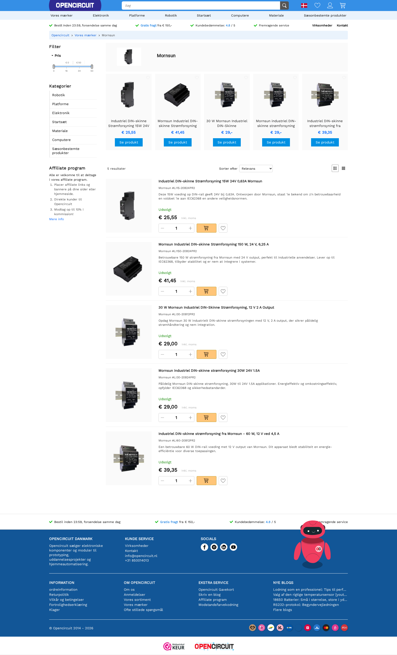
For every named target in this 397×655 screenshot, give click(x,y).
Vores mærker (62, 15)
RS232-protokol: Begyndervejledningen (306, 605)
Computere (240, 15)
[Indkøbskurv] (339, 6)
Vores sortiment (137, 600)
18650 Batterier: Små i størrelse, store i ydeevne (310, 600)
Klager (54, 610)
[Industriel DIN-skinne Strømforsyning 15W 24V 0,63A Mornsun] (129, 205)
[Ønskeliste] (314, 6)
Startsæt (204, 15)
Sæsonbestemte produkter (325, 15)
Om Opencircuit (139, 582)
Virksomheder (322, 25)
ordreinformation (63, 590)
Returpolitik (59, 595)
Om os (129, 590)
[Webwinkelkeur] (173, 646)
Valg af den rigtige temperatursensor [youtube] (310, 595)
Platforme (137, 15)
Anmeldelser (134, 595)
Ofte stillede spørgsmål (143, 610)
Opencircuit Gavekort (216, 590)
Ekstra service (213, 582)
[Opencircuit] (75, 5)
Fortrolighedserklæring (68, 605)
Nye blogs (283, 582)
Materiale (276, 15)
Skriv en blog (209, 595)
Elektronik (101, 15)
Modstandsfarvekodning (218, 605)
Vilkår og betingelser (66, 600)
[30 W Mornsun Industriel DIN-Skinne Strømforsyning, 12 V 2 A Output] (129, 332)
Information (61, 582)
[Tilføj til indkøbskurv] (206, 228)
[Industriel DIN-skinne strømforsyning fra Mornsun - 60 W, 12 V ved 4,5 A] (129, 458)
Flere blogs (282, 610)
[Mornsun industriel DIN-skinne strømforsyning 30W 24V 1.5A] (129, 395)
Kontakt (342, 25)
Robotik (171, 15)
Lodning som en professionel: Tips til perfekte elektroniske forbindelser (310, 590)
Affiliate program (212, 600)
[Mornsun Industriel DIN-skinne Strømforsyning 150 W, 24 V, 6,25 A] (129, 268)
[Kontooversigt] (326, 6)
